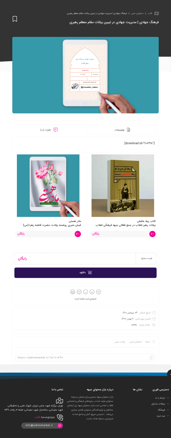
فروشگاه (161, 410)
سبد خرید (161, 416)
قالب (150, 13)
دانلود (82, 272)
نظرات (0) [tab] (46, 130)
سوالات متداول (158, 404)
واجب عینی (120, 342)
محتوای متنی (137, 13)
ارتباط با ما (160, 398)
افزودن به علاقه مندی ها (14, 19)
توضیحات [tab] (119, 130)
